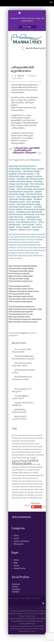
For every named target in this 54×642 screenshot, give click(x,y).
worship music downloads (28, 212)
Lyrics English (32, 458)
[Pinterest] (32, 12)
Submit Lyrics (19, 568)
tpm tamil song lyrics (28, 486)
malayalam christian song (22, 168)
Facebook (16, 584)
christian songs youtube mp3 (26, 182)
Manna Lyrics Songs (28, 229)
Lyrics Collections (21, 541)
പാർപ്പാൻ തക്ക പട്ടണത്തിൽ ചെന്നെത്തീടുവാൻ (26, 149)
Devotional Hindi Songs (29, 446)
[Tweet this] (19, 12)
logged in (24, 333)
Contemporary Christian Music (22, 444)
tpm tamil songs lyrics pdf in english (32, 489)
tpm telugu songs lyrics (19, 492)
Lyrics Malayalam (32, 160)
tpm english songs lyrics (31, 481)
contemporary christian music (24, 218)
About (16, 565)
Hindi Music (31, 455)
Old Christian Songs (28, 478)
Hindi (16, 536)
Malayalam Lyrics (22, 470)
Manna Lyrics (28, 473)
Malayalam (17, 78)
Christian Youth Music (28, 441)
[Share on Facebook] (22, 12)
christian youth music (20, 207)
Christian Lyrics (17, 438)
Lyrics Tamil (36, 464)
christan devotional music (30, 179)
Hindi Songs (40, 455)
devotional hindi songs (28, 204)
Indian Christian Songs (19, 458)
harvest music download (21, 214)
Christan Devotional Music (33, 435)
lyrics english (23, 227)
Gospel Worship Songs (23, 452)
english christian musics (21, 174)
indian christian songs (20, 181)
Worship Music (19, 495)
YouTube (15, 592)
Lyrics (16, 538)
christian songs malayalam (30, 189)
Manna (21, 76)
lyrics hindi (28, 224)
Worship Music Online (19, 498)
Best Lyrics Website (18, 435)
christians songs (31, 171)
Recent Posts (19, 343)
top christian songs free (21, 191)
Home (16, 560)
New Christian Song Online (31, 475)
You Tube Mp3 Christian (34, 498)
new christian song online (29, 196)
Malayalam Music (34, 470)
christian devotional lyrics (22, 166)
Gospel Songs (27, 449)
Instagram (16, 589)
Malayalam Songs (17, 473)
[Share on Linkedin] (26, 12)
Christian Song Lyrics (30, 438)
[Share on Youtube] (29, 12)
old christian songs (24, 175)
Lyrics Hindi (19, 460)
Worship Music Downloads (33, 495)
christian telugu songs (20, 199)
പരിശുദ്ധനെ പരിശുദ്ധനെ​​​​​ (24, 152)
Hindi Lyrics (23, 455)
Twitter (15, 587)
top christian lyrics (26, 222)
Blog (15, 563)
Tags (14, 428)
